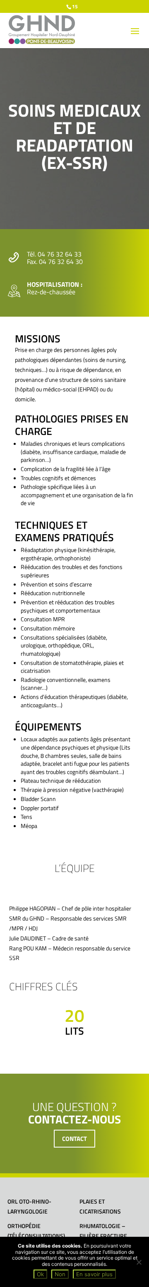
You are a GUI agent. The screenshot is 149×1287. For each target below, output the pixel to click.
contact (74, 1138)
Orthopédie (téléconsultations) (36, 1230)
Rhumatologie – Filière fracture (103, 1230)
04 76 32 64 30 (61, 261)
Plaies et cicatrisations (100, 1206)
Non (60, 1274)
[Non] (139, 1262)
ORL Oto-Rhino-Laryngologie (29, 1206)
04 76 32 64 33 (60, 254)
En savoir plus (94, 1274)
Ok (40, 1274)
